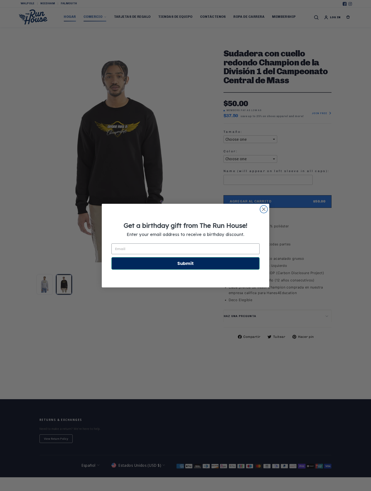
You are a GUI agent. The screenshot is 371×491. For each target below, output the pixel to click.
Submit (185, 263)
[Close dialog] (264, 209)
